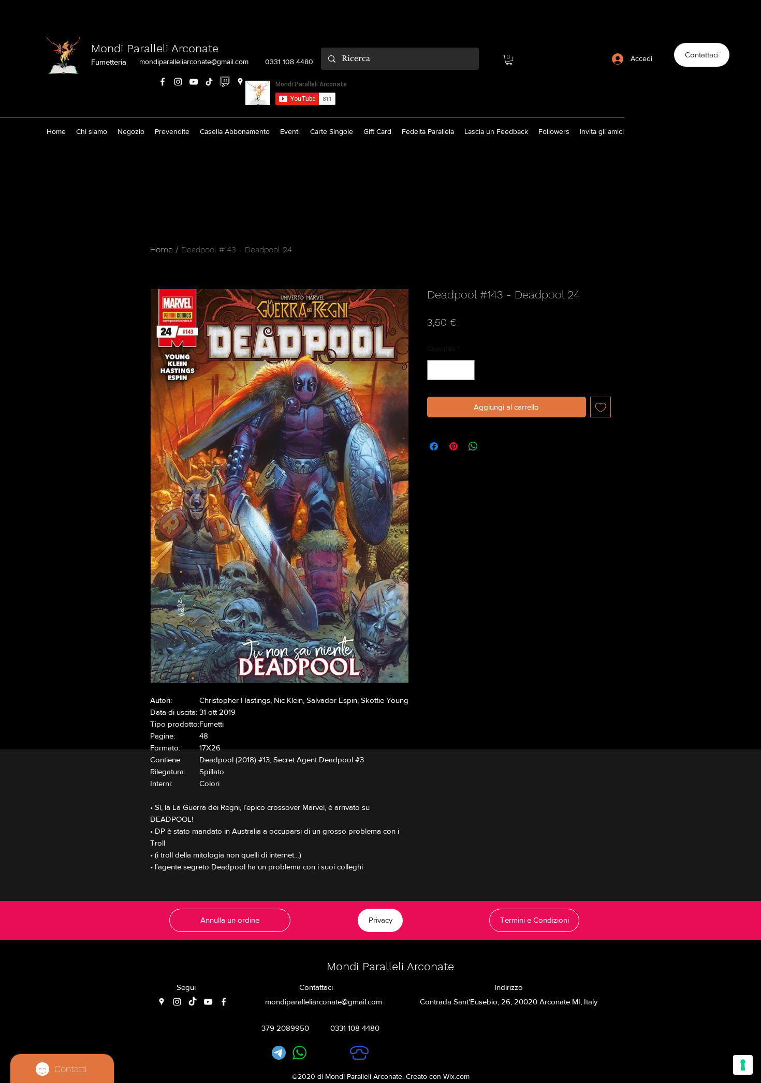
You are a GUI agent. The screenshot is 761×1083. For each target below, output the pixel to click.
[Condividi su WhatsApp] (473, 446)
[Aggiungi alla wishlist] (600, 407)
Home (161, 249)
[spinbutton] (451, 370)
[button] (509, 60)
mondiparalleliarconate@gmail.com (193, 61)
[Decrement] (436, 370)
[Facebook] (162, 82)
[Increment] (467, 370)
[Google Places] (240, 82)
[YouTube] (193, 82)
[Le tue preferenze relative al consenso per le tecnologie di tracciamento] (743, 1065)
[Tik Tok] (209, 82)
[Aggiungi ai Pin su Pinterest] (453, 446)
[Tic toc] (192, 1002)
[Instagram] (178, 82)
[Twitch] (224, 82)
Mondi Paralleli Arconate (154, 48)
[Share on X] (493, 446)
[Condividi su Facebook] (434, 446)
